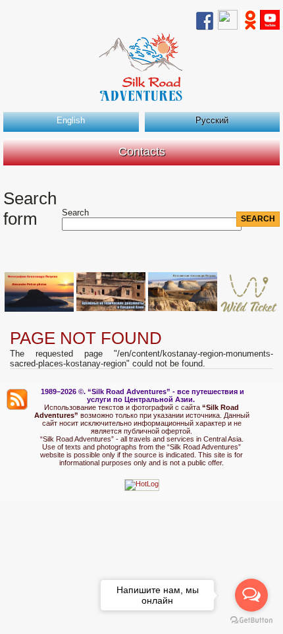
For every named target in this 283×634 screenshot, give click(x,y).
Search (75, 212)
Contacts (141, 151)
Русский (211, 120)
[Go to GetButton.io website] (251, 620)
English (71, 120)
